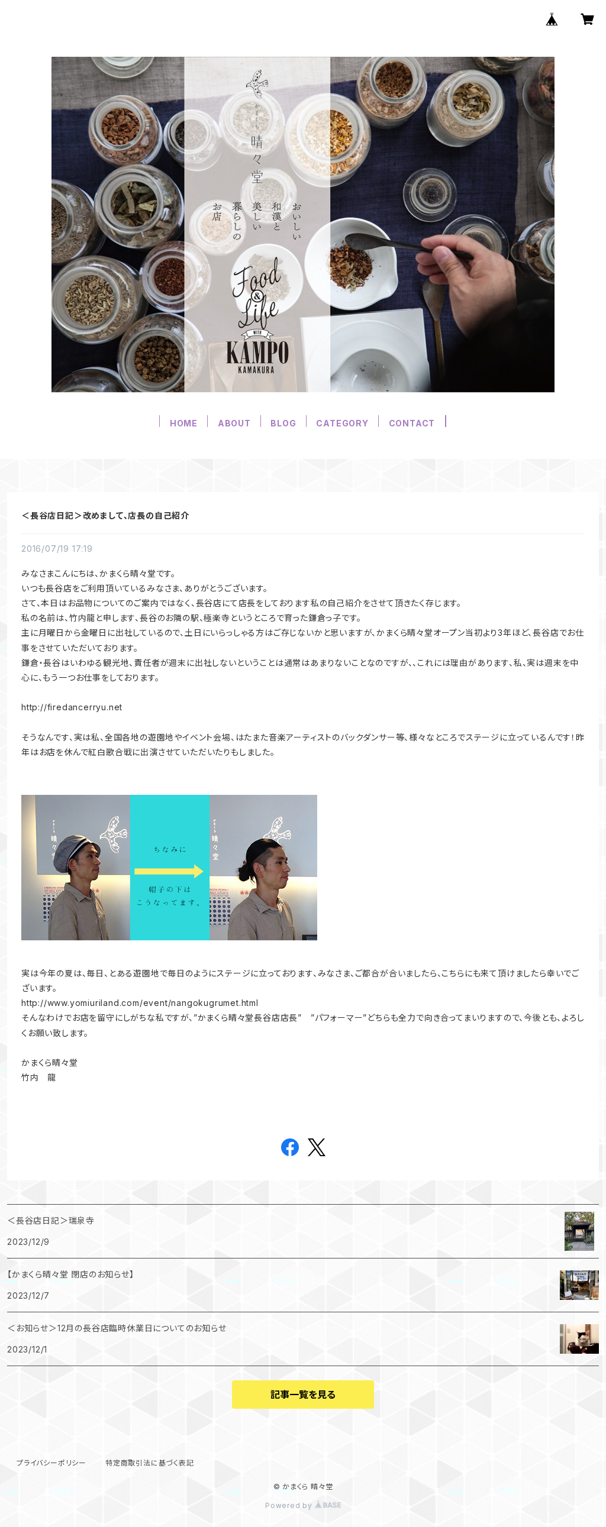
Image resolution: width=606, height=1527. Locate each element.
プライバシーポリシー (51, 1462)
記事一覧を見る (303, 1394)
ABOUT (234, 423)
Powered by (290, 1505)
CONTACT (412, 423)
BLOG (283, 423)
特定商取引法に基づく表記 (149, 1462)
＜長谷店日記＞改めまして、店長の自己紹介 (105, 515)
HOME (184, 423)
